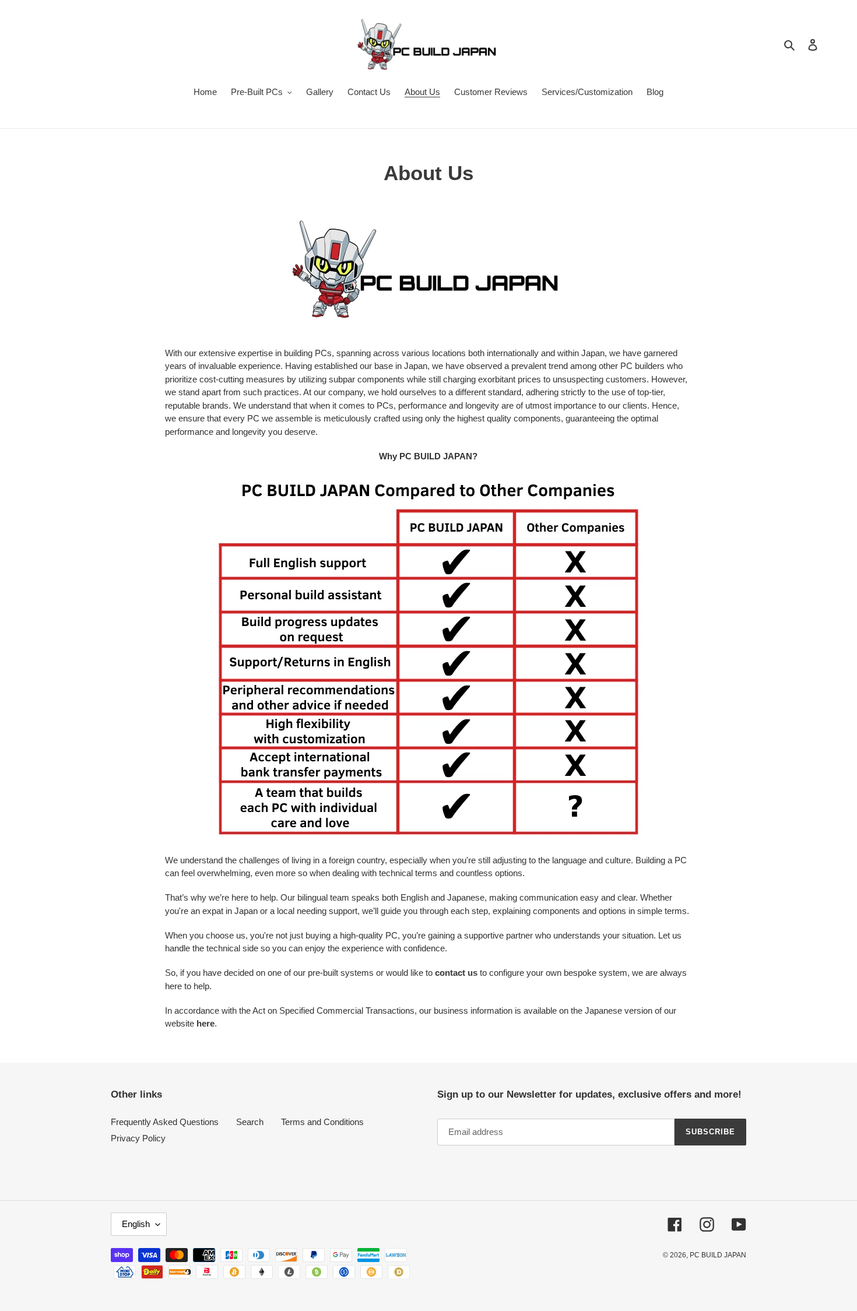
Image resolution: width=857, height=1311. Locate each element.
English (136, 1224)
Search (250, 1122)
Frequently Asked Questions (165, 1122)
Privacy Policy (138, 1138)
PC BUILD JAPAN (718, 1255)
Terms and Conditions (322, 1122)
